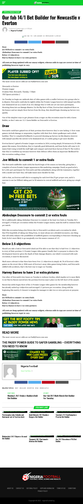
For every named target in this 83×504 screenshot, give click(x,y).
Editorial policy (32, 488)
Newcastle (44, 388)
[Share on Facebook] (21, 42)
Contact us (20, 488)
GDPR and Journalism (47, 488)
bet (17, 388)
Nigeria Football (16, 31)
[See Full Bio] (32, 371)
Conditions (72, 488)
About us (10, 488)
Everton (31, 388)
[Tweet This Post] (34, 42)
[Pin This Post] (48, 42)
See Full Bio (26, 371)
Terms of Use (61, 488)
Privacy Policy (43, 491)
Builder (23, 388)
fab (37, 388)
